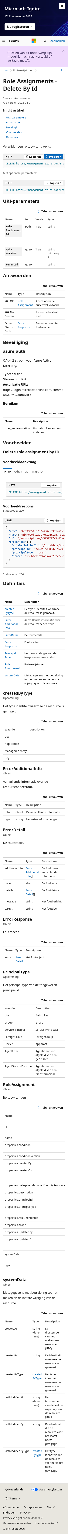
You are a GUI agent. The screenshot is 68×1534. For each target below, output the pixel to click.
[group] (34, 164)
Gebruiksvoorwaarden (17, 1523)
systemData (12, 675)
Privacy (24, 1512)
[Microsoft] (34, 40)
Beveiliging (13, 127)
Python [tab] (17, 471)
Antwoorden (14, 122)
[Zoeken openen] (45, 41)
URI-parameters (16, 117)
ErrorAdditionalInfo (11, 624)
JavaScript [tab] (37, 471)
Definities (12, 137)
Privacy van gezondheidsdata (21, 1518)
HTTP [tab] (7, 471)
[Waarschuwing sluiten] (62, 6)
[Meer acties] (61, 71)
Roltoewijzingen (23, 70)
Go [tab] (26, 471)
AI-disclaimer (11, 1507)
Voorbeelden (14, 132)
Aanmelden (57, 41)
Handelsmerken (46, 1523)
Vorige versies (33, 1507)
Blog (49, 1507)
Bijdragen (9, 1512)
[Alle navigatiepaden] (6, 71)
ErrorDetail (12, 635)
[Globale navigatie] (4, 41)
